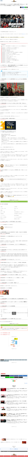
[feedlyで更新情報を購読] (13, 381)
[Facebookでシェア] (22, 7)
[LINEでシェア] (25, 7)
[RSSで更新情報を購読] (14, 381)
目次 (2, 44)
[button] (27, 7)
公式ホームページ (9, 329)
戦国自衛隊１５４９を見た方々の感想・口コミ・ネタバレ (9, 56)
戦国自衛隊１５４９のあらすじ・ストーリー (7, 55)
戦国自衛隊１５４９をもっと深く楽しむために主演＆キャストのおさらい (11, 54)
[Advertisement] (14, 11)
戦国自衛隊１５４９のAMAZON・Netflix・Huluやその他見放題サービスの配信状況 (12, 52)
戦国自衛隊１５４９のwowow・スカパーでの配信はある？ (9, 53)
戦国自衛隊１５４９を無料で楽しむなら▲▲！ (8, 62)
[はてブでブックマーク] (24, 7)
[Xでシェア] (20, 7)
